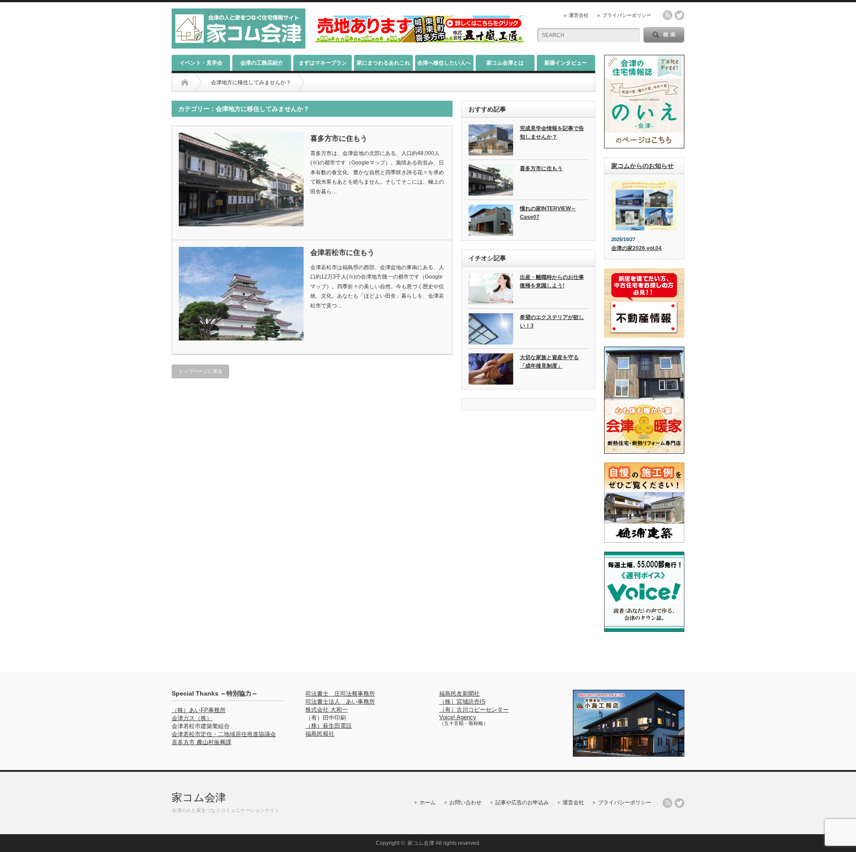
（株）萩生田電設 (328, 725)
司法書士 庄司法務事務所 (340, 693)
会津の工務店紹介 (261, 63)
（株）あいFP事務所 (199, 710)
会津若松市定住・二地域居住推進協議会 (224, 734)
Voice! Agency (457, 717)
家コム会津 (199, 797)
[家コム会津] (238, 45)
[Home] (185, 82)
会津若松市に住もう (342, 252)
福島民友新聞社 (459, 693)
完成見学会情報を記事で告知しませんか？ (552, 132)
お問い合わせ (465, 802)
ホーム (428, 802)
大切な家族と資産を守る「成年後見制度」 (549, 361)
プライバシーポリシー (626, 15)
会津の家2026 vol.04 (636, 248)
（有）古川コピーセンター (474, 709)
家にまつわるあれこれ (383, 63)
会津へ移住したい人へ (444, 63)
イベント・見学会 (201, 63)
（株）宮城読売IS (462, 701)
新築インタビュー (565, 63)
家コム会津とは (505, 63)
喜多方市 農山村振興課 (201, 742)
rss (667, 15)
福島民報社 (319, 733)
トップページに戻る (200, 371)
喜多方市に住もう (338, 138)
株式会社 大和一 (326, 709)
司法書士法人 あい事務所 (340, 701)
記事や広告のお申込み (522, 802)
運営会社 (578, 15)
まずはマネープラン (323, 63)
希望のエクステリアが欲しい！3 (552, 321)
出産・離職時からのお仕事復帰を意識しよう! (552, 281)
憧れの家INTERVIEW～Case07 (548, 212)
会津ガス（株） (192, 718)
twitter (679, 15)
